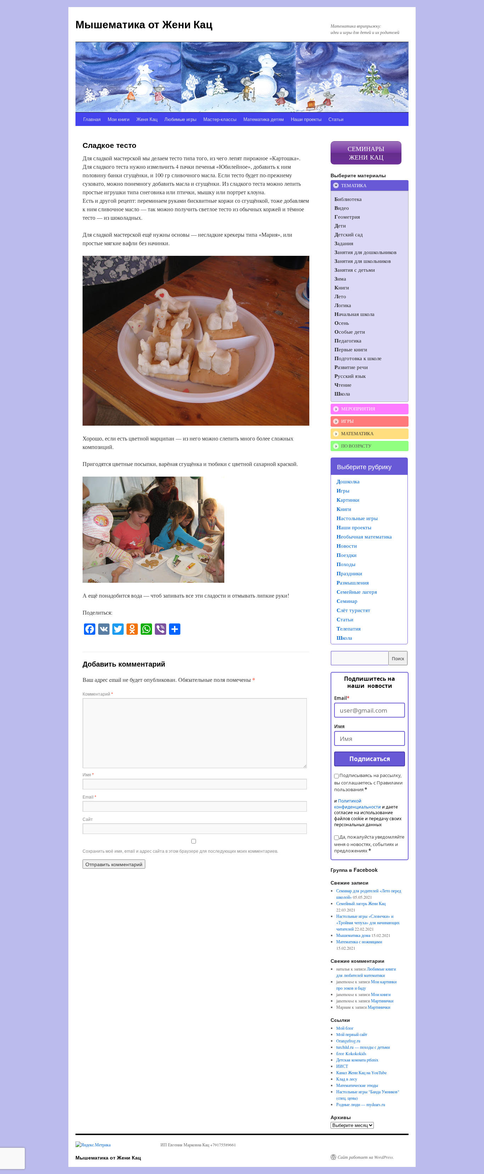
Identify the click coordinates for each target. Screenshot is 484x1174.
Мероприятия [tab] (358, 408)
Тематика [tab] (353, 185)
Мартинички (382, 1000)
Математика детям (263, 119)
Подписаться (369, 759)
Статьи (335, 119)
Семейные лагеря (357, 591)
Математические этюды (357, 1085)
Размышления (353, 582)
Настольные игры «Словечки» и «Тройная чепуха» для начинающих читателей (368, 922)
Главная (92, 119)
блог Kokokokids (351, 1053)
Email (89, 797)
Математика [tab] (357, 433)
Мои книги (118, 119)
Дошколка (348, 481)
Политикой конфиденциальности (357, 804)
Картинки (348, 499)
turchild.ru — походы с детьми (363, 1047)
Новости (347, 545)
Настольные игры (357, 518)
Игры (343, 490)
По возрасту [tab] (356, 446)
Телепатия (349, 628)
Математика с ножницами (359, 941)
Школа (344, 637)
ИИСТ (342, 1066)
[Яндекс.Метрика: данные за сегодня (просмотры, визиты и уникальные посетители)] (93, 1144)
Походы (346, 564)
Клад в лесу (346, 1079)
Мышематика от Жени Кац (143, 23)
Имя (88, 774)
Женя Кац (146, 119)
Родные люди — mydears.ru (360, 1104)
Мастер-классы (219, 119)
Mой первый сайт (351, 1034)
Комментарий (98, 694)
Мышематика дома (353, 935)
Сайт (88, 819)
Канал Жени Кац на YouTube (361, 1072)
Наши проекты (306, 119)
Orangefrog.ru (348, 1040)
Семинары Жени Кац (366, 152)
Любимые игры (180, 119)
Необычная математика (364, 536)
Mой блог (345, 1028)
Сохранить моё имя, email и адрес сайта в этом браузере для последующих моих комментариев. (180, 851)
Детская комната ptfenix (357, 1060)
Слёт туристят (353, 610)
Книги (344, 509)
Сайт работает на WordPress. (366, 1157)
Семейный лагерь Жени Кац (360, 903)
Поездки (346, 555)
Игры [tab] (347, 421)
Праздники (349, 573)
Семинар (347, 601)
